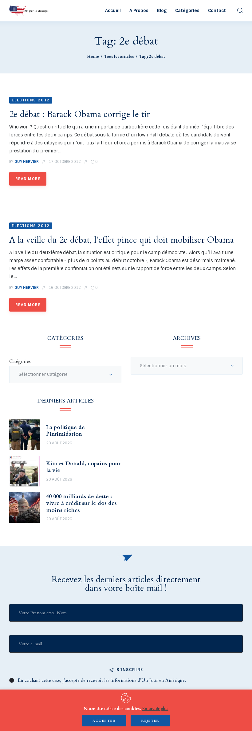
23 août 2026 (59, 443)
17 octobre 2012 (65, 161)
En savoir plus (155, 709)
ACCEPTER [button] (104, 720)
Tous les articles (119, 56)
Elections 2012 (31, 100)
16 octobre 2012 (65, 287)
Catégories (20, 361)
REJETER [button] (150, 720)
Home (93, 56)
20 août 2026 (59, 479)
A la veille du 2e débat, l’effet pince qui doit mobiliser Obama (121, 240)
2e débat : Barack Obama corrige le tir (79, 114)
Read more (28, 178)
